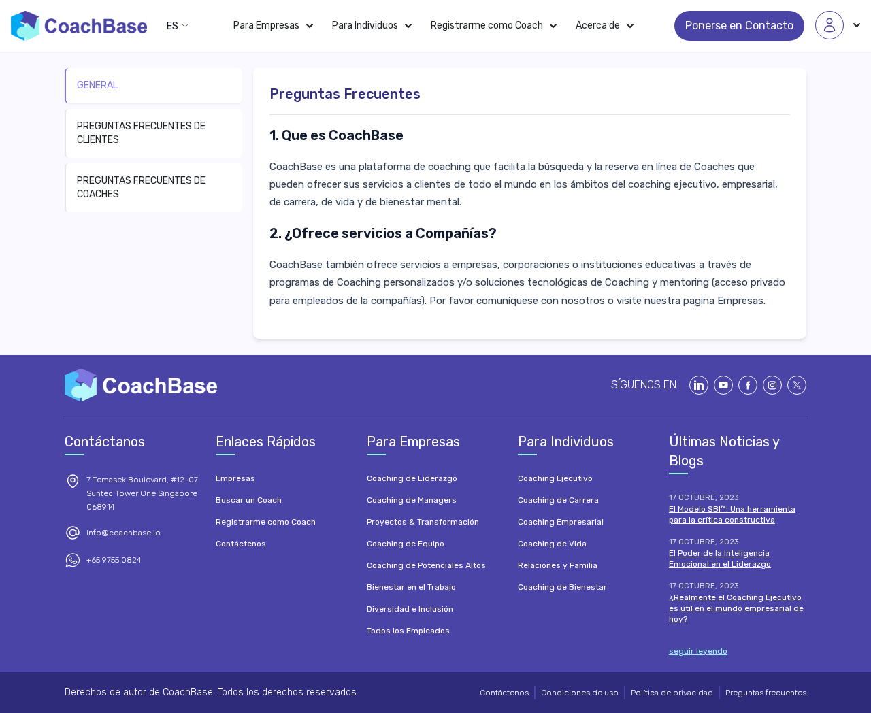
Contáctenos (241, 543)
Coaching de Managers (412, 500)
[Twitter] (796, 385)
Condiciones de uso (580, 692)
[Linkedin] (698, 385)
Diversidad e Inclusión (410, 609)
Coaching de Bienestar (562, 587)
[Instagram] (772, 385)
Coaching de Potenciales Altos (426, 565)
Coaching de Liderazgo (412, 478)
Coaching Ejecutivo (555, 478)
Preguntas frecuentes (765, 692)
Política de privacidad (672, 692)
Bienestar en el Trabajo (411, 587)
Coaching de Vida (552, 543)
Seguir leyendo (698, 651)
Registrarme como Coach (487, 25)
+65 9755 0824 (114, 560)
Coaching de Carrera (558, 500)
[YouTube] (723, 385)
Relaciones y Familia (557, 565)
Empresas (740, 301)
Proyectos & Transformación (423, 522)
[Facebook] (747, 385)
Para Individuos (365, 25)
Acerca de (598, 25)
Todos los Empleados (408, 630)
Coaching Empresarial (561, 522)
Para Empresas (266, 25)
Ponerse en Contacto (739, 25)
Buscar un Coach (249, 500)
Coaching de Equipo (405, 543)
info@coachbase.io (123, 532)
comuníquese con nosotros (540, 301)
